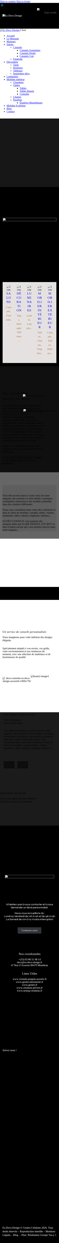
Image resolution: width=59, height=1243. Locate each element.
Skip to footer (23, 1)
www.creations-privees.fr (30, 987)
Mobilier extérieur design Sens (29, 254)
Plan (23, 1235)
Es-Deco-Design (11, 1227)
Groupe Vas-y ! (48, 1235)
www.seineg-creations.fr (29, 990)
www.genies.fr (29, 984)
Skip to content (8, 1)
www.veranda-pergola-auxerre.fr (30, 979)
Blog (16, 1235)
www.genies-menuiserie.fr (29, 982)
